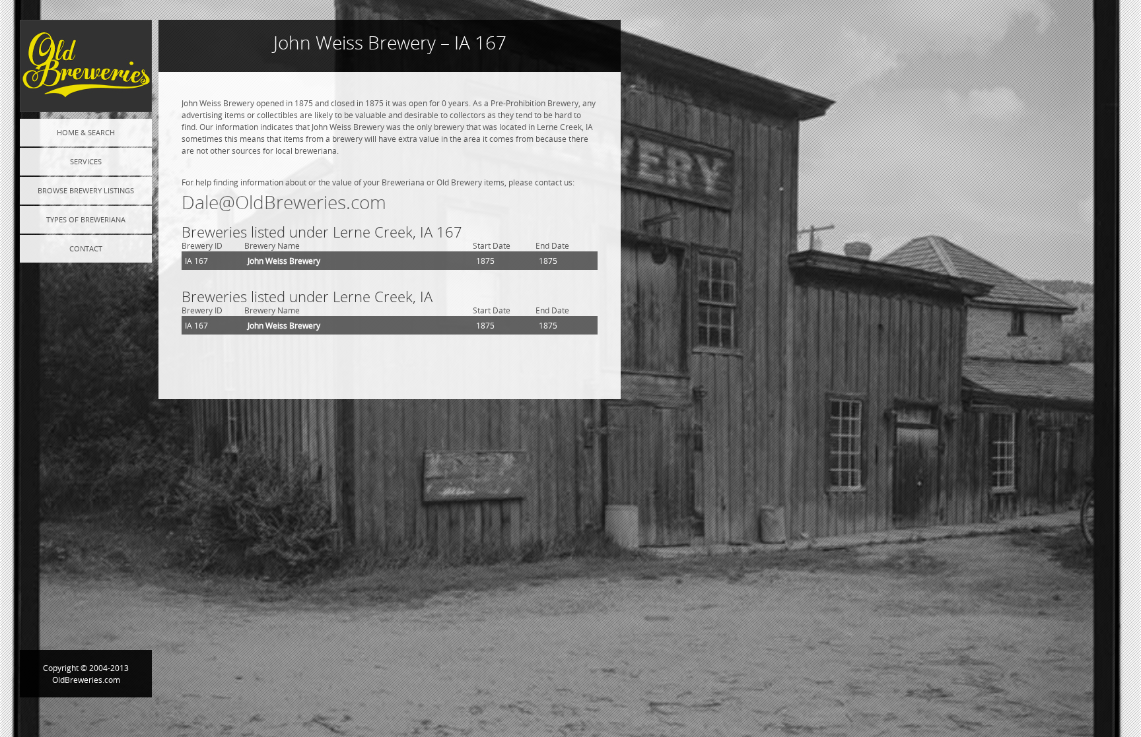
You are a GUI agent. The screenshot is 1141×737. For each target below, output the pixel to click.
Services (86, 161)
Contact (85, 248)
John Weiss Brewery (284, 260)
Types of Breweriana (85, 219)
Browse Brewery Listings (86, 190)
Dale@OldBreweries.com (284, 202)
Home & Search (86, 132)
